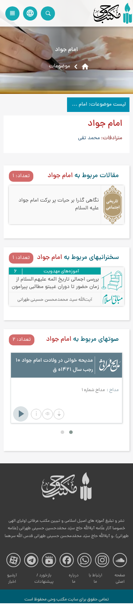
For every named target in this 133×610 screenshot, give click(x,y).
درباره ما (74, 578)
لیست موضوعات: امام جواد (96, 105)
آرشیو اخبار (12, 578)
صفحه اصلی (120, 578)
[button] (36, 414)
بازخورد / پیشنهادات (44, 578)
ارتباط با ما (95, 578)
